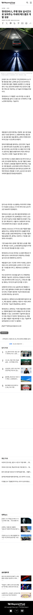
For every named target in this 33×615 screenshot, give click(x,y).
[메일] (11, 611)
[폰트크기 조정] (30, 23)
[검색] (27, 2)
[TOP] (16, 611)
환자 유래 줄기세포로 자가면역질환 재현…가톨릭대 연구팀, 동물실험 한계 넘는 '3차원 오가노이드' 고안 (16, 472)
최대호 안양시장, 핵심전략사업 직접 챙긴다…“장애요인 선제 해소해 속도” (16, 467)
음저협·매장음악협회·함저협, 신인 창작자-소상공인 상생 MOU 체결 (16, 477)
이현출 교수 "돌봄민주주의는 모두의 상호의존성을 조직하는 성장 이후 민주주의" (16, 481)
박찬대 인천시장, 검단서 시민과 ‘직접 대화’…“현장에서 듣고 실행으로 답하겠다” (16, 462)
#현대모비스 (4, 332)
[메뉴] (31, 2)
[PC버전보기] (22, 611)
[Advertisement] (16, 410)
